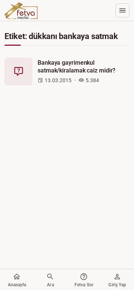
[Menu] (122, 10)
